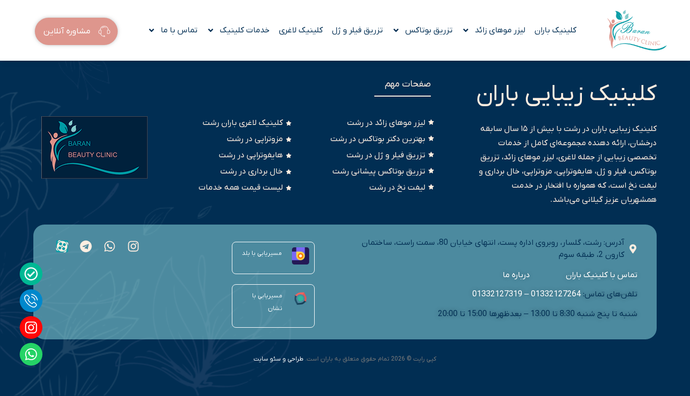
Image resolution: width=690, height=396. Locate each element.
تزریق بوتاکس (429, 30)
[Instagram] (31, 327)
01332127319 (497, 294)
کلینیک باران (555, 30)
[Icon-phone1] (31, 300)
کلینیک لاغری (301, 30)
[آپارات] (62, 246)
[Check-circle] (31, 273)
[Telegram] (86, 246)
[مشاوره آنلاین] (104, 32)
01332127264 (556, 294)
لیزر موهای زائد (500, 30)
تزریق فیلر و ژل (357, 30)
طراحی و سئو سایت (279, 359)
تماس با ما (179, 30)
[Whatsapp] (31, 354)
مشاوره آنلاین (66, 32)
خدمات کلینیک (245, 30)
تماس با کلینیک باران (601, 275)
